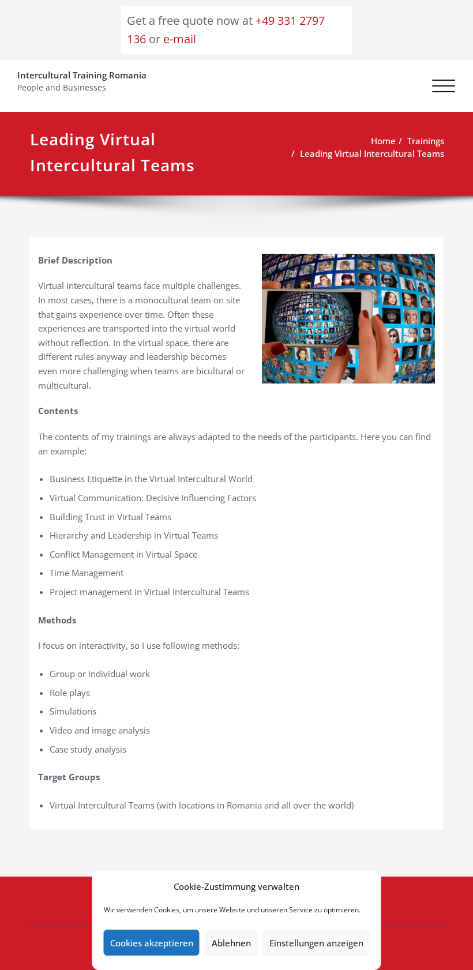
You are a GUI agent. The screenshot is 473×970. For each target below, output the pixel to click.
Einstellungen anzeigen (316, 943)
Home (383, 141)
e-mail (179, 39)
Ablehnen (231, 943)
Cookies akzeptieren (151, 943)
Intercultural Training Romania (82, 75)
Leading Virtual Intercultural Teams (372, 154)
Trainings (425, 141)
